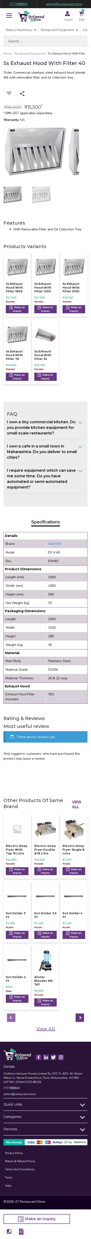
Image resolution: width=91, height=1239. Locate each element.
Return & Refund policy (20, 1161)
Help (8, 1186)
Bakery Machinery (19, 30)
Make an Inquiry (19, 309)
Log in (68, 19)
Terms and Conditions (20, 1169)
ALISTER (54, 544)
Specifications (45, 522)
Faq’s (9, 1177)
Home (8, 53)
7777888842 (18, 4)
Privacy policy (14, 1153)
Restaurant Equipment (57, 30)
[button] (9, 16)
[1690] (9, 1231)
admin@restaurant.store (64, 4)
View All (76, 804)
